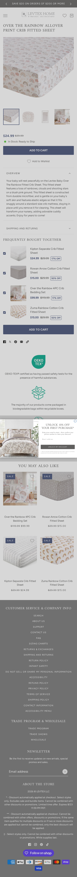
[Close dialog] (75, 421)
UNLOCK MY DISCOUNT (57, 447)
